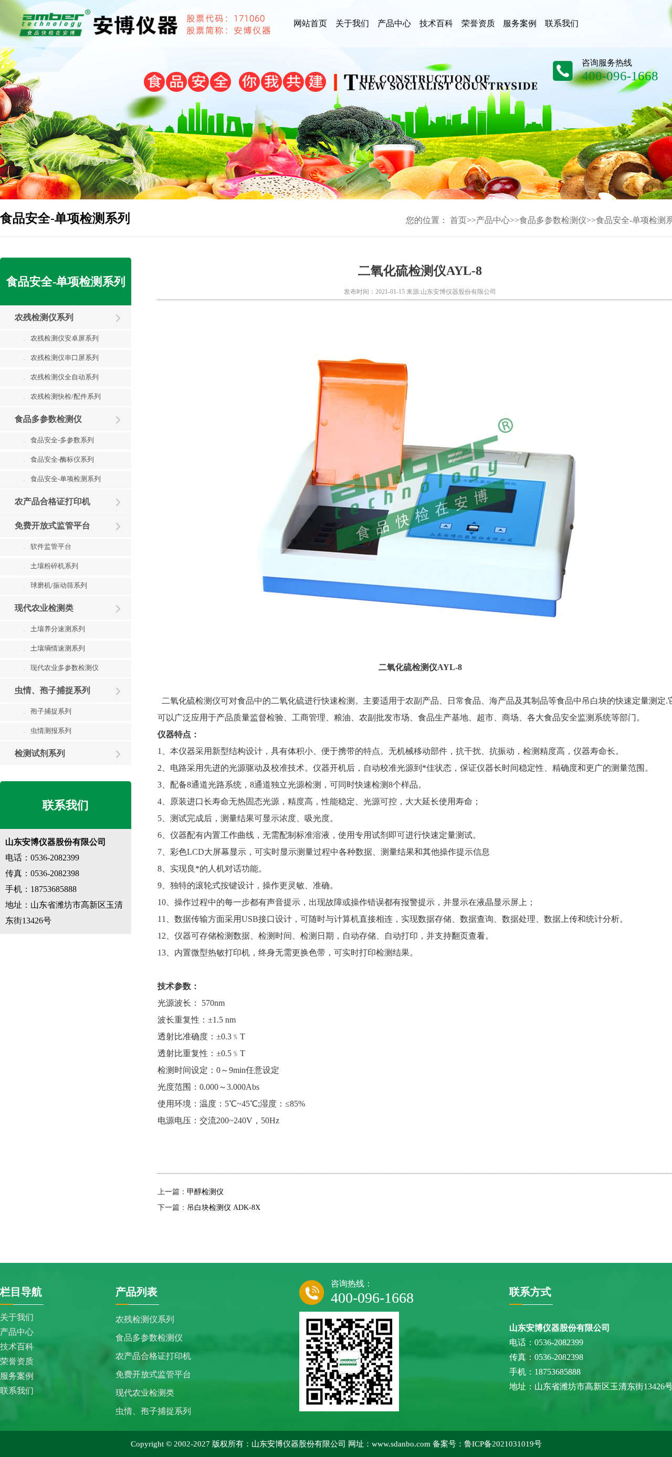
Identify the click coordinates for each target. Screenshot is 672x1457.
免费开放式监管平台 (52, 525)
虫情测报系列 (47, 731)
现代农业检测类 (44, 607)
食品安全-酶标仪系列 (58, 459)
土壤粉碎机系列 (50, 566)
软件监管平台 (47, 546)
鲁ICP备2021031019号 (503, 1444)
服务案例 (17, 1375)
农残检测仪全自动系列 (61, 377)
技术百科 (17, 1346)
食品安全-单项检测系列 (62, 479)
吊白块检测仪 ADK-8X (223, 1207)
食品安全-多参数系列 (58, 440)
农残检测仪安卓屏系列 (61, 338)
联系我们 (17, 1390)
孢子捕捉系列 (47, 711)
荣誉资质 (17, 1361)
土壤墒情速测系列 (54, 648)
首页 (458, 220)
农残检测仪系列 (44, 317)
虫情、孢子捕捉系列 (52, 690)
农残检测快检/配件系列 (62, 396)
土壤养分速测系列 (54, 629)
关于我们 (17, 1317)
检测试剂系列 (40, 753)
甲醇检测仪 (205, 1192)
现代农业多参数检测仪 (61, 668)
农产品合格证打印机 (52, 501)
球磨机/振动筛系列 (55, 585)
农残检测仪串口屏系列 (61, 357)
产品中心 (493, 220)
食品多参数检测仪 (552, 220)
